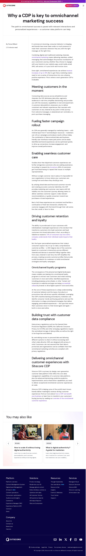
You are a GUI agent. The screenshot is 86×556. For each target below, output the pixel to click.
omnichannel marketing (40, 57)
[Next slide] (77, 443)
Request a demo (72, 6)
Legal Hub (44, 547)
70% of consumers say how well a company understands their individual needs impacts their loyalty (52, 237)
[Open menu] (83, 5)
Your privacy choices (60, 547)
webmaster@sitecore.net (75, 547)
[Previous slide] (8, 443)
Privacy (50, 547)
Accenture (53, 167)
